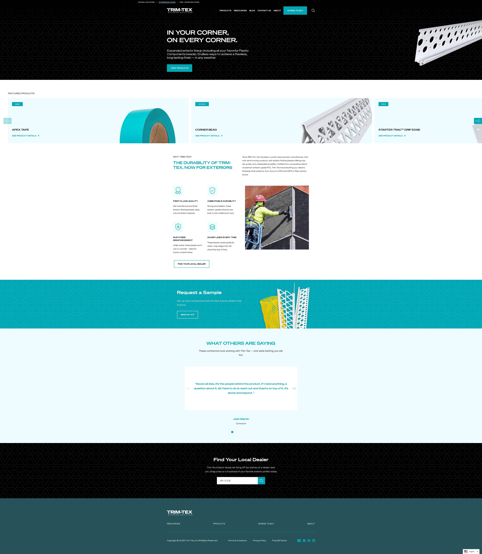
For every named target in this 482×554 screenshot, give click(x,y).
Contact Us (264, 10)
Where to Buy (295, 10)
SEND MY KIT (187, 314)
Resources (240, 10)
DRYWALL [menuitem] (146, 2)
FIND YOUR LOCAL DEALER (191, 264)
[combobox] (471, 551)
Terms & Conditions (237, 540)
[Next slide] (478, 121)
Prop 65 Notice (279, 540)
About (277, 10)
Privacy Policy (259, 540)
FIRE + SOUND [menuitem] (189, 2)
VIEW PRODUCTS (179, 68)
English (471, 551)
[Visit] (299, 540)
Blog (252, 10)
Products (225, 10)
